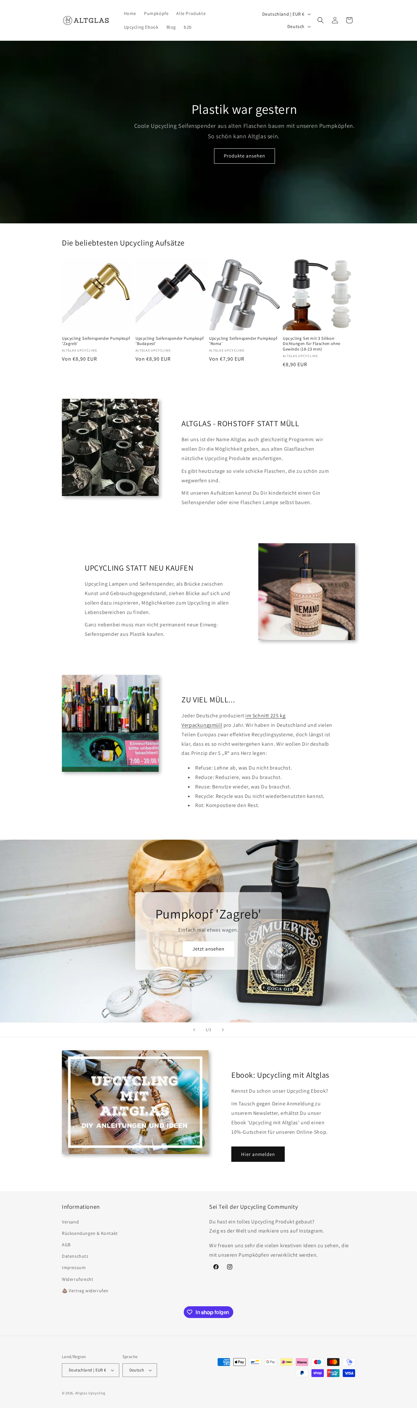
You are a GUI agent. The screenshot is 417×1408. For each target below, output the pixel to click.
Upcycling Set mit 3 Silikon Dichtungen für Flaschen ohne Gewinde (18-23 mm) (311, 344)
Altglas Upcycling (90, 1393)
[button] (320, 20)
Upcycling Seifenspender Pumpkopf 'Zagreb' (96, 341)
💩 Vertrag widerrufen (85, 1291)
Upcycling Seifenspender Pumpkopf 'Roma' (243, 341)
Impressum (74, 1267)
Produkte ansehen (244, 156)
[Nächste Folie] (223, 1030)
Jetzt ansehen (208, 949)
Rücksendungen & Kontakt (90, 1233)
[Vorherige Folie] (194, 1030)
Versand (70, 1222)
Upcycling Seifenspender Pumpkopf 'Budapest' (170, 341)
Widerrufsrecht (77, 1279)
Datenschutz (75, 1256)
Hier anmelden (258, 1154)
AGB (66, 1245)
